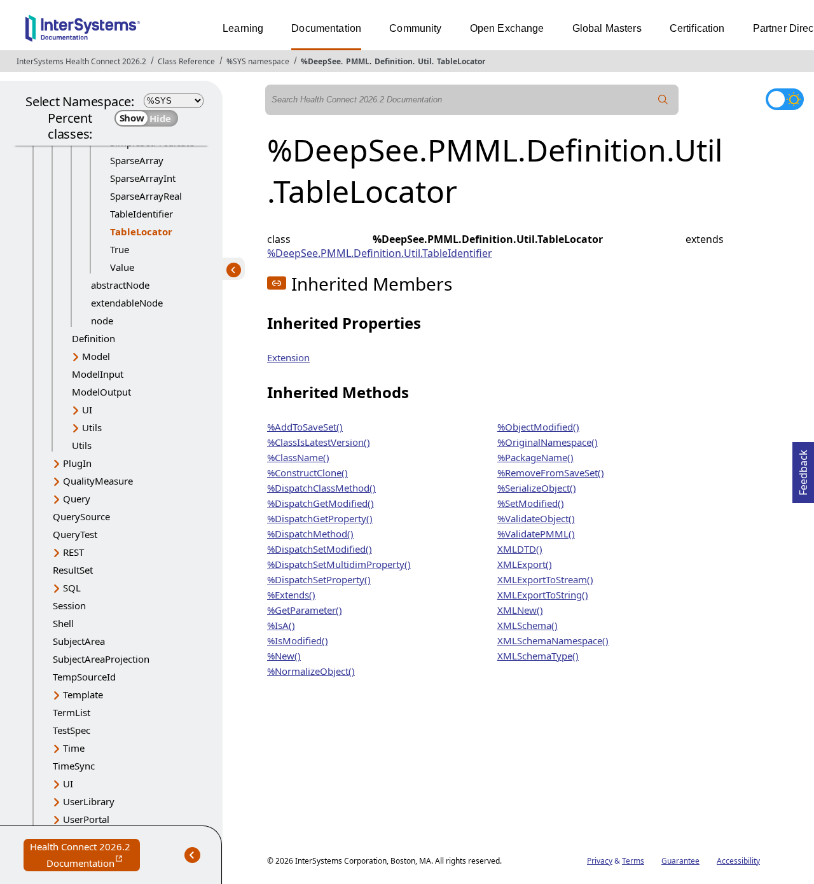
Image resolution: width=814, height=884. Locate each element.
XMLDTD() (519, 548)
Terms (633, 860)
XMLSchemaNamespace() (553, 640)
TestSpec (71, 730)
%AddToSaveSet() (305, 426)
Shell (63, 623)
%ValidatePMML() (536, 533)
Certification (697, 28)
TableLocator (461, 61)
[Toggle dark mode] (785, 99)
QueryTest (75, 534)
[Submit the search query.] (663, 100)
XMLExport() (524, 564)
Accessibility (738, 860)
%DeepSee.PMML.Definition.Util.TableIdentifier (379, 253)
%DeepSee (321, 61)
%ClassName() (298, 457)
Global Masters (607, 28)
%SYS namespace (257, 61)
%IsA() (281, 625)
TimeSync (74, 765)
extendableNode (127, 302)
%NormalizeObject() (311, 671)
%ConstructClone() (307, 472)
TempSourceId (84, 676)
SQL (72, 587)
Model (96, 356)
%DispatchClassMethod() (321, 487)
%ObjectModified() (538, 426)
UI (87, 409)
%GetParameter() (304, 610)
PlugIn (77, 463)
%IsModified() (297, 640)
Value (122, 267)
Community (415, 28)
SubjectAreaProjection (101, 659)
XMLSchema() (527, 625)
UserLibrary (88, 801)
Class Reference (186, 61)
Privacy (599, 860)
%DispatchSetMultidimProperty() (339, 564)
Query (76, 498)
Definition (394, 61)
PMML (357, 61)
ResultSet (73, 569)
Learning (243, 28)
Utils (92, 427)
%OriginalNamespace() (547, 442)
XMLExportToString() (542, 594)
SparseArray (136, 160)
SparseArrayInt (143, 178)
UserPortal (86, 819)
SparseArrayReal (146, 196)
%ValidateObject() (536, 518)
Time (74, 748)
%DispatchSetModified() (319, 548)
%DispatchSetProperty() (319, 579)
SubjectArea (79, 641)
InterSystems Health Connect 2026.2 (81, 61)
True (119, 249)
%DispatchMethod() (310, 533)
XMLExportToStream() (545, 579)
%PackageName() (535, 457)
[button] (276, 283)
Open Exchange (507, 28)
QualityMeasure (98, 480)
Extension (288, 357)
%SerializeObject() (536, 487)
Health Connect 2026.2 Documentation (85, 855)
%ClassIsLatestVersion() (318, 442)
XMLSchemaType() (538, 655)
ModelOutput (101, 391)
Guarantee (680, 860)
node (102, 320)
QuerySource (81, 516)
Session (69, 605)
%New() (284, 655)
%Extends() (291, 594)
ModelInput (97, 374)
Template (83, 694)
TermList (71, 712)
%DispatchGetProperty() (320, 518)
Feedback (803, 468)
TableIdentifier (141, 213)
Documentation (326, 28)
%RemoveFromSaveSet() (550, 472)
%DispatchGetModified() (320, 503)
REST (73, 552)
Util (425, 61)
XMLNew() (520, 610)
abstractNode (120, 285)
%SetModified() (530, 503)
